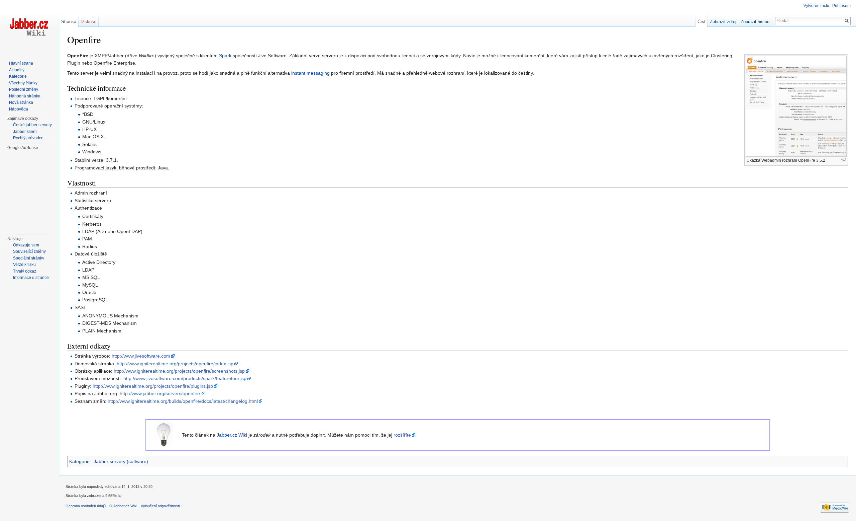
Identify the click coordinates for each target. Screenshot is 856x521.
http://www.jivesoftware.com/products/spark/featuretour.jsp (184, 378)
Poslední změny (23, 89)
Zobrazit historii (755, 21)
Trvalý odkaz (24, 271)
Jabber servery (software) (121, 461)
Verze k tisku (24, 264)
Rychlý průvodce (28, 138)
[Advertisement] (33, 191)
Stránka (68, 21)
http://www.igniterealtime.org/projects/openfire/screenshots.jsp (179, 371)
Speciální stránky (28, 258)
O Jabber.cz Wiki (123, 506)
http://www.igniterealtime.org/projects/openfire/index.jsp (175, 363)
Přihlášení (841, 5)
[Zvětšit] (843, 159)
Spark (225, 55)
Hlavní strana (21, 63)
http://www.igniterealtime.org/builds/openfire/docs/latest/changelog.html (183, 401)
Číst (702, 21)
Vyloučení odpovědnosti (160, 506)
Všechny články (23, 83)
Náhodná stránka (24, 96)
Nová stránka (21, 102)
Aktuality (16, 70)
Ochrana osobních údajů (86, 506)
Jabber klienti (25, 131)
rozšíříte (402, 435)
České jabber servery (32, 125)
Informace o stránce (31, 277)
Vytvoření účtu (816, 5)
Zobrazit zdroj (723, 21)
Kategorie (79, 461)
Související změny (29, 251)
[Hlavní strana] (29, 27)
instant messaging (310, 73)
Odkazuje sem (26, 245)
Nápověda (18, 109)
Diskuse (88, 21)
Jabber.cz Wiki (232, 435)
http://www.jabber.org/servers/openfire (160, 393)
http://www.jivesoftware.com (141, 356)
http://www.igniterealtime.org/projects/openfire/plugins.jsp (153, 386)
